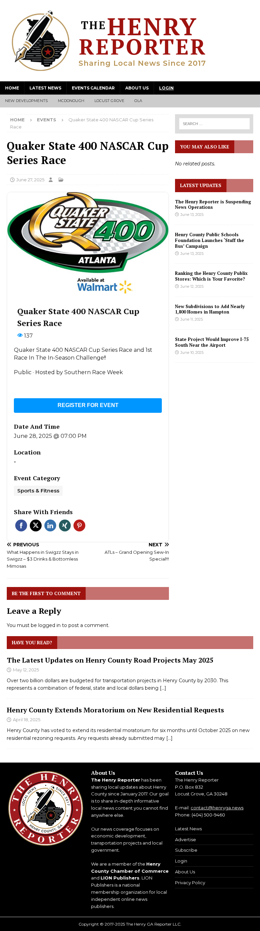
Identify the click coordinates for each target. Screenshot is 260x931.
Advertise (185, 839)
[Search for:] (214, 123)
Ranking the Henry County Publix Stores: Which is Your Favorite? (211, 276)
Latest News (45, 87)
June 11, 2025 (191, 319)
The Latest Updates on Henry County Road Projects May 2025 (110, 660)
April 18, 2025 (26, 719)
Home (12, 87)
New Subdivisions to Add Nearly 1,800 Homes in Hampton (210, 309)
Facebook (21, 525)
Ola (138, 100)
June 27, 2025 (30, 179)
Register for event (88, 405)
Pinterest (79, 525)
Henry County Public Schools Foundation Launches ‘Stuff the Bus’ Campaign (209, 240)
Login (166, 87)
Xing (65, 525)
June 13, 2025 (191, 214)
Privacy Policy (190, 882)
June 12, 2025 (191, 286)
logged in (49, 625)
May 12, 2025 (26, 669)
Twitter (36, 525)
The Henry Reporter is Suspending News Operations (213, 204)
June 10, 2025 (191, 352)
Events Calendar (93, 87)
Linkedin (50, 525)
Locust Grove (109, 100)
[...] (163, 688)
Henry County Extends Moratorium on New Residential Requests (115, 709)
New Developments (26, 100)
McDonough (71, 100)
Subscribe (186, 850)
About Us (137, 87)
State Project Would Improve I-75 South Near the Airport (211, 342)
